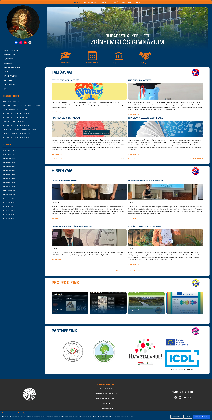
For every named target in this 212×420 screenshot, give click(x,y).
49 (131, 271)
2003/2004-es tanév (8, 218)
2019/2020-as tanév (8, 158)
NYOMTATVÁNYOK (10, 76)
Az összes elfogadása (201, 416)
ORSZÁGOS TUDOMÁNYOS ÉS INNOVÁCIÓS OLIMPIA (19, 129)
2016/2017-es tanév (8, 170)
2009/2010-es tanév (8, 198)
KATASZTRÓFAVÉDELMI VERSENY (13, 121)
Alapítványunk (118, 63)
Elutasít (188, 416)
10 (134, 159)
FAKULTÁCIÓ (7, 63)
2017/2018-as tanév (8, 166)
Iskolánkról (65, 63)
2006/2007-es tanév (8, 210)
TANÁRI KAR (7, 80)
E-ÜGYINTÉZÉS (8, 59)
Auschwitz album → (99, 310)
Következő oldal (196, 159)
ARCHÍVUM (7, 145)
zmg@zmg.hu (108, 408)
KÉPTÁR (6, 72)
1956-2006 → (59, 310)
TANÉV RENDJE (9, 84)
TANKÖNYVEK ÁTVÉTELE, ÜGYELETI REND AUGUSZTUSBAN (21, 106)
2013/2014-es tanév (8, 182)
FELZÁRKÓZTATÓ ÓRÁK (11, 67)
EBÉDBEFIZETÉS (9, 55)
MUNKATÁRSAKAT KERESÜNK (11, 102)
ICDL (5, 89)
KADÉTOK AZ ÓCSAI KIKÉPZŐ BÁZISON (14, 110)
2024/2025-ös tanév (9, 150)
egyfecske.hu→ (136, 310)
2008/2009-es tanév (8, 202)
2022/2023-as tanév (8, 154)
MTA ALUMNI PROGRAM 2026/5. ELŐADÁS (16, 137)
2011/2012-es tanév (8, 190)
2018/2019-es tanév (8, 162)
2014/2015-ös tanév (8, 178)
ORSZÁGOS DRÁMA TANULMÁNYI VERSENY (16, 133)
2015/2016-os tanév (8, 174)
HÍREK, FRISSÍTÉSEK (10, 50)
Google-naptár (92, 63)
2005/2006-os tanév (9, 214)
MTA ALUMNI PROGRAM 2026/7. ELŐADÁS (15, 117)
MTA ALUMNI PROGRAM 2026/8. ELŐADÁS (16, 114)
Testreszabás (176, 416)
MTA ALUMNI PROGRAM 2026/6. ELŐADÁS (16, 125)
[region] (106, 415)
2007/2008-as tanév (8, 206)
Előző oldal (57, 159)
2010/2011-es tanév (8, 194)
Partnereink (145, 63)
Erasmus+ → (174, 310)
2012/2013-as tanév (8, 186)
